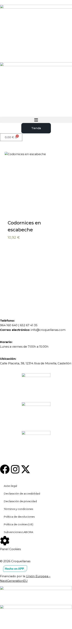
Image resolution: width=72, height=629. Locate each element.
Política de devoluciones (19, 516)
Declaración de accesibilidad (22, 493)
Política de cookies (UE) (18, 524)
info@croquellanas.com (48, 330)
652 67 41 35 (28, 325)
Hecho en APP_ (15, 568)
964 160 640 (8, 325)
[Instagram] (15, 469)
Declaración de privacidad (20, 501)
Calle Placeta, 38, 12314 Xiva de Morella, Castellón (35, 363)
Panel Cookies (10, 549)
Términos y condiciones (18, 508)
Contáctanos (26, 287)
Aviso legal (10, 485)
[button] (36, 120)
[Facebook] (5, 469)
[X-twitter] (25, 469)
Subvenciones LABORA (18, 532)
